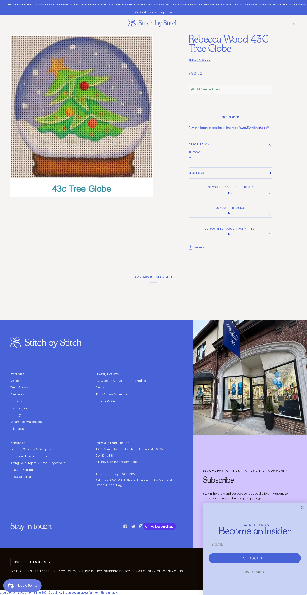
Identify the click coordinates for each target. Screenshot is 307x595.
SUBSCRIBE (254, 558)
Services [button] (17, 443)
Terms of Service (146, 571)
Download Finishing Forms (28, 456)
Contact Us (173, 571)
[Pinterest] (133, 526)
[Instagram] (141, 526)
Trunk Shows (19, 387)
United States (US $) (31, 562)
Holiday (15, 415)
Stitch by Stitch (27, 571)
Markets (15, 381)
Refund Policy (90, 571)
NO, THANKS (255, 571)
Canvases (17, 394)
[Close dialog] (302, 507)
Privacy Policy (64, 571)
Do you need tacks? (230, 207)
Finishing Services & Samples (30, 449)
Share (199, 247)
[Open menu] (16, 23)
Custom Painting (21, 470)
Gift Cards (17, 429)
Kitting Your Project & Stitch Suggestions (37, 463)
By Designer (18, 408)
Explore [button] (17, 374)
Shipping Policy (117, 571)
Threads (16, 401)
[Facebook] (125, 526)
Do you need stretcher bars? (230, 187)
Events (100, 387)
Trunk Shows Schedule (111, 394)
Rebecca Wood (200, 59)
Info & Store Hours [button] (112, 443)
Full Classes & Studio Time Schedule (121, 381)
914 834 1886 (105, 455)
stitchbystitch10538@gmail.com (118, 462)
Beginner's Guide (107, 401)
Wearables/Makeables (26, 422)
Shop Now (165, 12)
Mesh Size (197, 173)
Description (199, 144)
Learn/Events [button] (107, 374)
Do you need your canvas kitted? (230, 228)
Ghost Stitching (20, 477)
